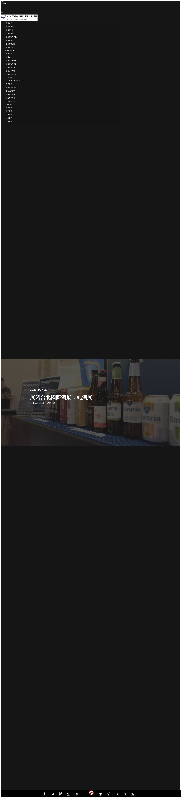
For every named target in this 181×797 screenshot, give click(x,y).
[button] (9, 20)
